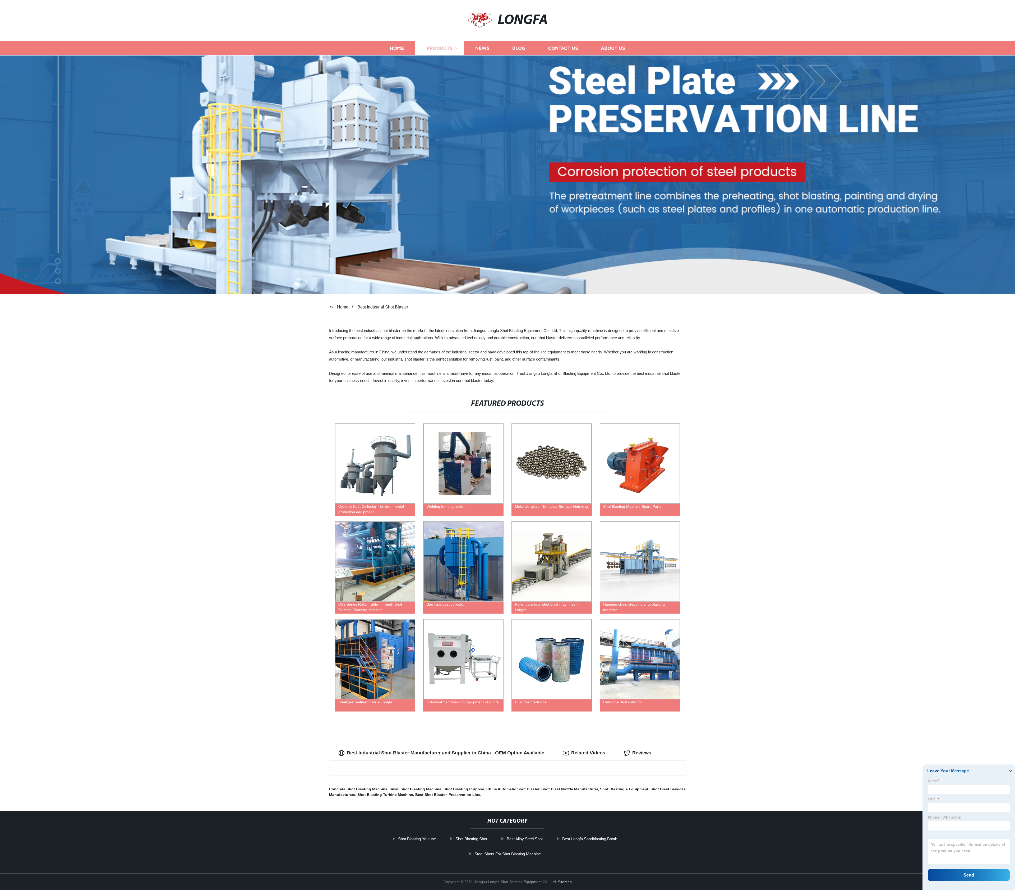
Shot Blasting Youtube (417, 839)
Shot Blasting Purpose (464, 789)
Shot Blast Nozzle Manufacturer (569, 789)
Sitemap (565, 882)
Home (397, 48)
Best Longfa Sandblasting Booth (589, 839)
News (482, 48)
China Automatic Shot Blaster (512, 789)
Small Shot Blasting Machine (415, 789)
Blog (518, 48)
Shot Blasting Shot (471, 839)
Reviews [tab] (641, 752)
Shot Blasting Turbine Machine (385, 794)
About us (613, 48)
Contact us (563, 48)
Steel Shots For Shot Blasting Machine (507, 854)
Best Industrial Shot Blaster (382, 307)
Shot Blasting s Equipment (624, 789)
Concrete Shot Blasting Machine (358, 789)
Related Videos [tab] (588, 752)
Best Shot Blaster (430, 794)
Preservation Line (464, 794)
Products (440, 48)
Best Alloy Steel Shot (525, 839)
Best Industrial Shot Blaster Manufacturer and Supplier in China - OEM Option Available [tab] (445, 752)
